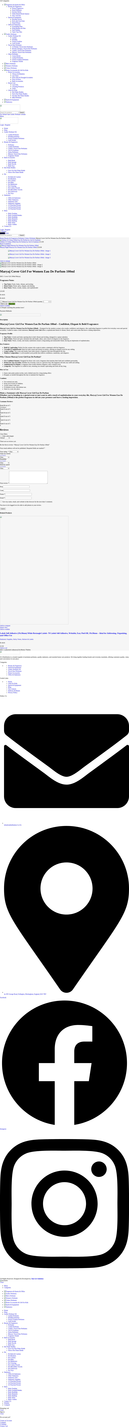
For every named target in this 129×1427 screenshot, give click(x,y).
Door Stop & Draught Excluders (22, 77)
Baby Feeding (12, 213)
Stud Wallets (16, 30)
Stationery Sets (13, 201)
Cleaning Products (18, 86)
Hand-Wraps (16, 23)
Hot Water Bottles (17, 92)
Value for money (5, 453)
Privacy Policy (12, 692)
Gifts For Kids (12, 90)
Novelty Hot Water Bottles (20, 96)
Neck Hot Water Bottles (19, 94)
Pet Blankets (12, 179)
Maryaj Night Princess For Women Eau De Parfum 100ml (18, 247)
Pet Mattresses (12, 184)
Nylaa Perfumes (13, 152)
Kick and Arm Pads (18, 21)
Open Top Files (17, 32)
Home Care (11, 83)
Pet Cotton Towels (14, 188)
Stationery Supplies (14, 203)
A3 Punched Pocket (14, 205)
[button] (3, 648)
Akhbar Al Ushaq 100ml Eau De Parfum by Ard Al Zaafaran (19, 242)
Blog (9, 687)
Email (2, 498)
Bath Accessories (17, 81)
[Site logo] (10, 110)
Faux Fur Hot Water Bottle (16, 170)
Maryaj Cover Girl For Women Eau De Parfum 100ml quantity (22, 301)
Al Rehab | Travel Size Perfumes (22, 47)
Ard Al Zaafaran (13, 150)
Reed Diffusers (17, 10)
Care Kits (15, 85)
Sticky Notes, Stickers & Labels (23, 639)
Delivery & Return (14, 691)
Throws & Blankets (18, 74)
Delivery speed (5, 465)
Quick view (3, 627)
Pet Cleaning (12, 186)
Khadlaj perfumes (13, 136)
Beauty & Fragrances (15, 6)
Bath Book (11, 160)
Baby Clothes (12, 224)
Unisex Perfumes (30, 238)
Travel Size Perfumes (15, 45)
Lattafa (14, 38)
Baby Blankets (12, 219)
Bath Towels (12, 164)
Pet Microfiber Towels (15, 190)
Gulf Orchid (16, 43)
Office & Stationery (14, 25)
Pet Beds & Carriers (14, 177)
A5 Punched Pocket (14, 209)
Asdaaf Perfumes (17, 58)
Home (2, 238)
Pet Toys (11, 193)
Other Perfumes (13, 54)
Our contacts (12, 689)
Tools (14, 88)
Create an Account (6, 1420)
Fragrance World (17, 61)
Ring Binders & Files (19, 28)
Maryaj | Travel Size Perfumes (21, 52)
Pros (1, 487)
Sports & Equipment (14, 17)
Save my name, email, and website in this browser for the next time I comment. (27, 502)
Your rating (4, 452)
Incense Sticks (16, 12)
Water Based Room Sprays (20, 14)
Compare (7, 1405)
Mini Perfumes (16, 97)
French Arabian (17, 41)
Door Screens (16, 79)
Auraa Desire (16, 56)
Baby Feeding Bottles (15, 215)
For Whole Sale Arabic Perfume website (13, 114)
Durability (3, 459)
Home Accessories (14, 72)
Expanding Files (17, 26)
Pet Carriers (12, 180)
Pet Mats (11, 182)
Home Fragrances (17, 8)
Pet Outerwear (12, 191)
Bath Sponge (12, 162)
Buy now (11, 304)
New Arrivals (16, 15)
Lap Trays (15, 76)
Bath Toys (11, 166)
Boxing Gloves (17, 19)
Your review (4, 483)
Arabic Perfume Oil (14, 36)
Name (2, 494)
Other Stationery (13, 200)
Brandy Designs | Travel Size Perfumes (24, 49)
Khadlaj (14, 39)
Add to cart (4, 304)
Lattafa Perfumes (13, 135)
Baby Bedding (12, 217)
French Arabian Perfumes (20, 59)
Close (2, 1282)
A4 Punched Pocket (14, 207)
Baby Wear (11, 222)
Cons (1, 490)
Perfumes (11, 145)
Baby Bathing (12, 221)
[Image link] (10, 653)
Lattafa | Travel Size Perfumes (21, 50)
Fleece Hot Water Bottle (15, 172)
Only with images (8, 436)
